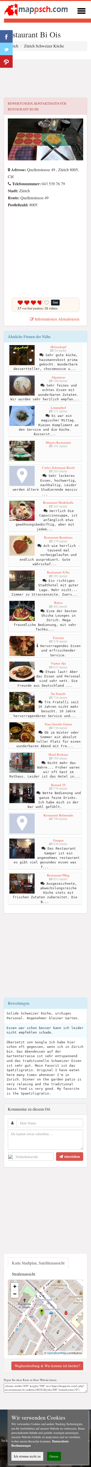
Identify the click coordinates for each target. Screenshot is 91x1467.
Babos (58, 602)
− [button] (14, 1294)
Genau (54, 1456)
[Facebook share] (6, 36)
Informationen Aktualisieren (56, 319)
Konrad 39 (58, 785)
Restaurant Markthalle (58, 502)
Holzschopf (58, 347)
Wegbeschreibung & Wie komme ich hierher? (47, 1365)
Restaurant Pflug (58, 875)
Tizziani (58, 637)
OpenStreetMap (56, 1353)
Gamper (58, 840)
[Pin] (6, 61)
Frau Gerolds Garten (58, 724)
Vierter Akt (58, 663)
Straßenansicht (23, 1274)
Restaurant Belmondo (58, 815)
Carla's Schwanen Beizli (58, 467)
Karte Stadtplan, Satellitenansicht (38, 1262)
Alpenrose (58, 377)
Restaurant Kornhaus (58, 537)
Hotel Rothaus (58, 754)
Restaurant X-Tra (58, 572)
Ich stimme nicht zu (27, 1456)
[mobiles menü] (81, 10)
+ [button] (14, 1286)
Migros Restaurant (58, 442)
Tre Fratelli (58, 693)
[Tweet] (6, 49)
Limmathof (58, 407)
